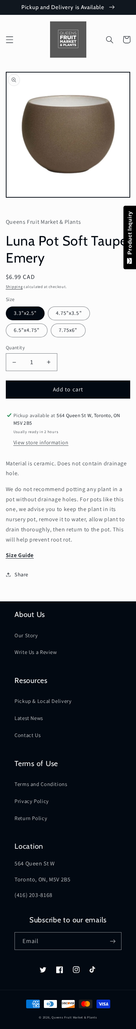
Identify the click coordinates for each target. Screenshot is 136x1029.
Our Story (26, 635)
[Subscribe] (112, 941)
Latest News (29, 718)
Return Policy (31, 818)
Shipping (14, 286)
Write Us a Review (36, 652)
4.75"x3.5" (69, 312)
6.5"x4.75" (27, 329)
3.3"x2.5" (25, 312)
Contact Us (28, 735)
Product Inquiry (130, 234)
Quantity (15, 347)
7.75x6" (68, 329)
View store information (41, 442)
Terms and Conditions (41, 784)
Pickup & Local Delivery (43, 700)
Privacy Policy (32, 801)
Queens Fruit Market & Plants (74, 1017)
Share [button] (21, 574)
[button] (9, 39)
